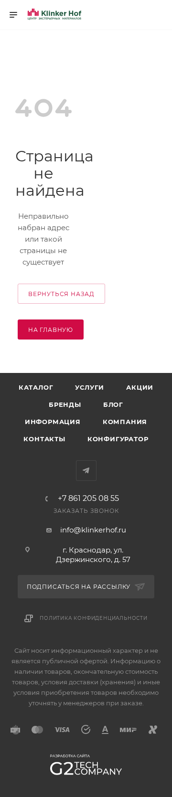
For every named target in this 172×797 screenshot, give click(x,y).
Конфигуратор (118, 439)
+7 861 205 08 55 (88, 498)
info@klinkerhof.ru (93, 529)
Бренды (65, 404)
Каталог (36, 387)
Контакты (44, 439)
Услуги (89, 387)
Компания (125, 421)
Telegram (86, 470)
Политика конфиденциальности (94, 618)
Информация (53, 421)
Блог (113, 404)
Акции (139, 387)
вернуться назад (61, 294)
